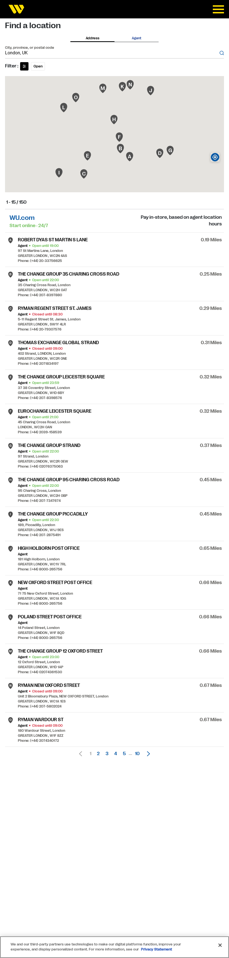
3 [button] (107, 753)
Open (38, 66)
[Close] (220, 945)
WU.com (22, 217)
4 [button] (115, 753)
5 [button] (124, 753)
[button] (147, 753)
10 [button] (137, 753)
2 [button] (98, 753)
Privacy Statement (156, 949)
